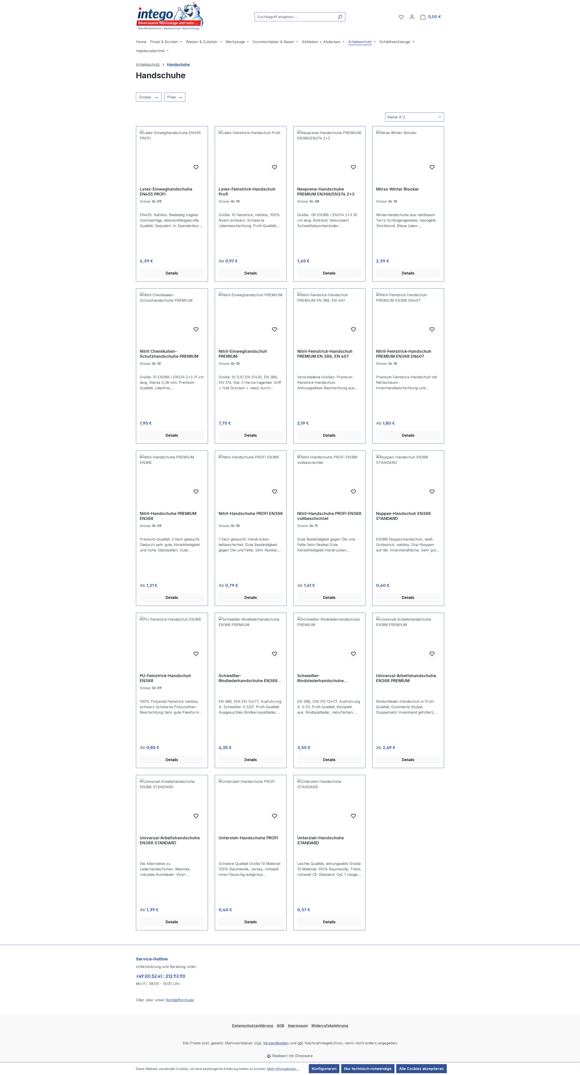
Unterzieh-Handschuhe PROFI (248, 837)
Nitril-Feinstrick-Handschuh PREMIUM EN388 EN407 (403, 354)
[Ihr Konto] (412, 16)
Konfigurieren (324, 1068)
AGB (280, 1025)
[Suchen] (340, 16)
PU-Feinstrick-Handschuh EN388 (165, 678)
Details (172, 273)
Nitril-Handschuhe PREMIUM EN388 (168, 516)
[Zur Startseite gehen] (170, 16)
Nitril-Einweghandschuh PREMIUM (243, 354)
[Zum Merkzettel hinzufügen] (196, 167)
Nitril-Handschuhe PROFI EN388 (251, 513)
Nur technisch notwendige (368, 1068)
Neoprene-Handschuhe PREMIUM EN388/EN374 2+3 (326, 191)
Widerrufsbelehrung (329, 1025)
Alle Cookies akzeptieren (421, 1068)
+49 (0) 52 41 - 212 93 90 (160, 976)
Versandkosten (276, 1043)
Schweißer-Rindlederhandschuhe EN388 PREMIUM (248, 678)
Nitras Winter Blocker (397, 189)
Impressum (298, 1025)
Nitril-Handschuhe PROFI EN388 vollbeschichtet (329, 516)
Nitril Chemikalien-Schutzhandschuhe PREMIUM (169, 354)
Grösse (145, 97)
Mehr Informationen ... (283, 1069)
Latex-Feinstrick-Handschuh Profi (247, 191)
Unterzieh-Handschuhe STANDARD (320, 840)
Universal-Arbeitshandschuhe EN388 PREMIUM (406, 678)
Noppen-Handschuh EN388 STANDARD (403, 516)
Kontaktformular (180, 1000)
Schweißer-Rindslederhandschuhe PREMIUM (320, 678)
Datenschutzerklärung (252, 1025)
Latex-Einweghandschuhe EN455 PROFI (166, 191)
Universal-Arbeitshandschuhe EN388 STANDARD (170, 840)
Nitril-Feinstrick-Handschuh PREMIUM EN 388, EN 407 (325, 354)
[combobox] (295, 16)
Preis (172, 97)
